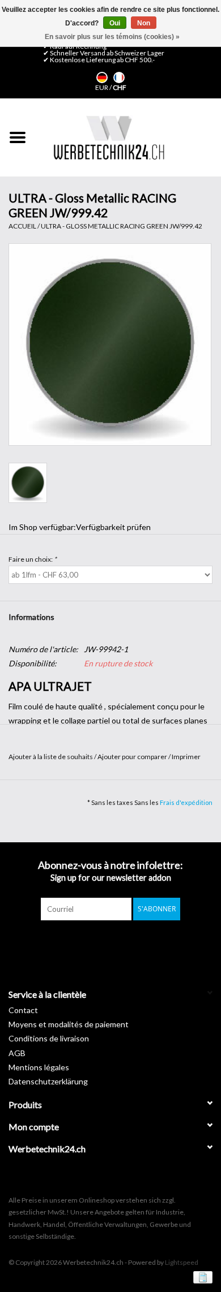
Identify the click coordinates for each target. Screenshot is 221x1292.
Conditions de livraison (48, 1038)
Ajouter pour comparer (132, 756)
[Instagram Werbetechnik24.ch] (121, 943)
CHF (119, 87)
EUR (102, 87)
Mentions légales (38, 1067)
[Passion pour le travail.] (108, 137)
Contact (23, 1010)
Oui (114, 23)
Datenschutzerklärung (48, 1081)
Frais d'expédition (186, 802)
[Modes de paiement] (200, 1276)
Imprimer (186, 756)
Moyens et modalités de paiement (68, 1024)
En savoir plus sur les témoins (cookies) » (112, 37)
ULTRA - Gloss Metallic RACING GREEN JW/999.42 (121, 226)
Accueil (22, 226)
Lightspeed (181, 1262)
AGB (17, 1053)
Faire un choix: (32, 559)
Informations (31, 617)
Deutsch (102, 77)
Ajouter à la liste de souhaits (51, 756)
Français (119, 77)
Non (143, 23)
